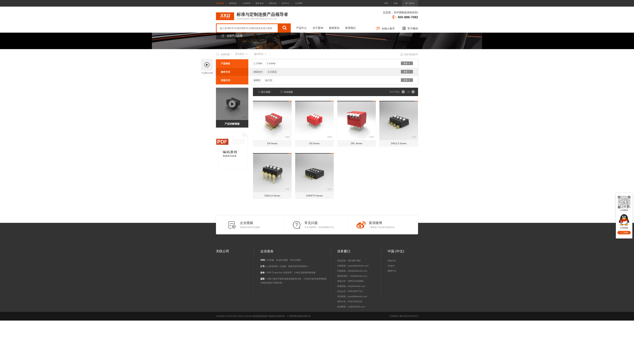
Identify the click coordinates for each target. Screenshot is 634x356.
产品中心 (301, 28)
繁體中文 (392, 271)
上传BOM (246, 3)
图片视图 (265, 92)
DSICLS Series (398, 143)
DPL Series (356, 143)
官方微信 (412, 28)
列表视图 (288, 92)
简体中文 (392, 260)
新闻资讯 (334, 28)
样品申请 (220, 3)
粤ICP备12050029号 (409, 316)
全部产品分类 (235, 35)
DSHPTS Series (314, 195)
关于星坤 (318, 28)
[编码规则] (232, 132)
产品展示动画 (207, 73)
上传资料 (299, 3)
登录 (386, 3)
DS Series (314, 143)
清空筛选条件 (411, 54)
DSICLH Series (272, 195)
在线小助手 (388, 28)
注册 (395, 3)
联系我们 (350, 28)
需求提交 (233, 3)
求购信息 (273, 3)
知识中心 (286, 3)
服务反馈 (260, 3)
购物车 (412, 3)
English (391, 266)
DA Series (272, 143)
